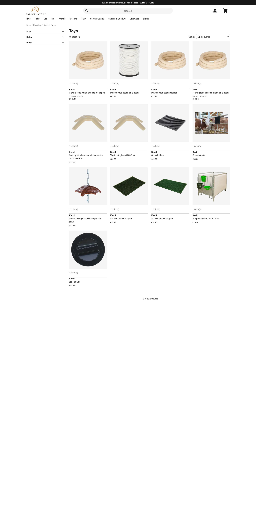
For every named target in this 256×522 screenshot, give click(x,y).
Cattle (46, 25)
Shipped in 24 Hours (117, 18)
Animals (62, 18)
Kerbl (72, 89)
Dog (45, 18)
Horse (28, 18)
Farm (83, 18)
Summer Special (97, 18)
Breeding (73, 18)
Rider (37, 18)
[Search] (87, 11)
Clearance (134, 18)
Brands (146, 18)
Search (128, 10)
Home (28, 25)
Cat (52, 18)
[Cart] (225, 10)
